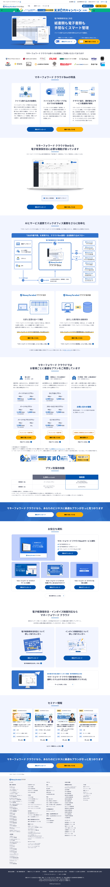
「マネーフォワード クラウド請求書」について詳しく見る (76, 344)
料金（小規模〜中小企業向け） (52, 802)
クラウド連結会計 (13, 825)
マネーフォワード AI (34, 847)
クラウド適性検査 (13, 863)
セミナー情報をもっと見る (54, 746)
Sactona (36, 838)
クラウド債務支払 (13, 816)
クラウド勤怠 (15, 840)
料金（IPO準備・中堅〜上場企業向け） (54, 804)
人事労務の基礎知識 (69, 797)
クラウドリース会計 (14, 793)
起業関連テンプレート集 (70, 831)
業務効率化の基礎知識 (69, 808)
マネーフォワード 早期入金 (33, 829)
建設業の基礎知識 (68, 812)
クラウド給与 (12, 846)
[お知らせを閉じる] (2, 10)
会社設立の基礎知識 (69, 802)
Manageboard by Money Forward (35, 835)
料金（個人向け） (50, 799)
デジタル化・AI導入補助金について (35, 814)
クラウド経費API (49, 822)
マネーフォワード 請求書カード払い (35, 827)
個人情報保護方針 (21, 871)
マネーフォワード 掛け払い (15, 831)
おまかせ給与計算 (31, 792)
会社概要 (71, 1)
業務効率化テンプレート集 (70, 835)
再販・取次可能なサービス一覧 (34, 821)
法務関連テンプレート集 (70, 829)
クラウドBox (15, 828)
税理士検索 (48, 792)
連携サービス (37, 6)
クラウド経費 (12, 813)
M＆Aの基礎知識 (68, 814)
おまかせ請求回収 (31, 788)
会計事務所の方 (81, 1)
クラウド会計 (12, 787)
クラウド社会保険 (13, 851)
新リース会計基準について (33, 816)
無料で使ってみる (101, 6)
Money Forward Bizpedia (71, 787)
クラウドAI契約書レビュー (33, 799)
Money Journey (86, 798)
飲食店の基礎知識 (68, 810)
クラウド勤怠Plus (15, 843)
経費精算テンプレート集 (70, 824)
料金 (29, 6)
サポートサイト (67, 350)
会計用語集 (67, 789)
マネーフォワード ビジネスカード (35, 804)
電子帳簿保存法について (33, 813)
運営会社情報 (11, 871)
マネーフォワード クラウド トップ (11, 1)
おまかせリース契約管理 (33, 790)
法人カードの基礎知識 (69, 806)
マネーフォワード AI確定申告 (15, 799)
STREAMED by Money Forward (34, 832)
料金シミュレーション (50, 806)
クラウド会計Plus (14, 790)
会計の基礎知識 (68, 793)
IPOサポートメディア (50, 811)
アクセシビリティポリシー (50, 874)
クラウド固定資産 (13, 819)
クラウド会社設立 (31, 800)
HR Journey (85, 800)
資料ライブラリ (86, 786)
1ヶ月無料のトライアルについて (57, 449)
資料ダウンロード (88, 6)
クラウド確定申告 (16, 796)
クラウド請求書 (16, 802)
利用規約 (44, 871)
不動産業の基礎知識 (69, 815)
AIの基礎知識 (67, 817)
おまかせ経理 (30, 786)
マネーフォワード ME (87, 793)
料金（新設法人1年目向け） (52, 800)
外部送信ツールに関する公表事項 (77, 871)
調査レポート (86, 790)
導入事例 (48, 788)
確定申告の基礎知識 (69, 795)
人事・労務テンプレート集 (70, 828)
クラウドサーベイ (14, 860)
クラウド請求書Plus (14, 808)
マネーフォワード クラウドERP (34, 808)
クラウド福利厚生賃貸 (14, 857)
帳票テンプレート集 (69, 826)
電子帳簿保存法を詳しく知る (32, 663)
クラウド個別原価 (13, 822)
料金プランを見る (25, 442)
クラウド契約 (30, 797)
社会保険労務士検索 (50, 794)
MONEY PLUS (87, 796)
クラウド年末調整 (13, 848)
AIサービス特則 (62, 874)
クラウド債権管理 (14, 811)
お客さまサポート (92, 1)
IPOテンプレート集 (69, 833)
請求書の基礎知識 (68, 799)
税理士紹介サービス (50, 790)
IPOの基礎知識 (68, 804)
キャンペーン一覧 (86, 788)
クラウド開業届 (31, 802)
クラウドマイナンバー (14, 854)
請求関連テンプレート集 (70, 822)
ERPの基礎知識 (68, 791)
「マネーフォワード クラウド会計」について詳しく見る (32, 344)
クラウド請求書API (50, 820)
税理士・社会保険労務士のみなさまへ (54, 815)
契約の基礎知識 (68, 800)
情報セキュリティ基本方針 (34, 871)
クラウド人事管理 (13, 837)
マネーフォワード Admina (33, 806)
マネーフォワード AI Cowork (34, 844)
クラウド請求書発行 (16, 805)
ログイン (103, 1)
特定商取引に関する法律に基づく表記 (58, 871)
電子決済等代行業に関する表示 (94, 871)
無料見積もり (84, 437)
